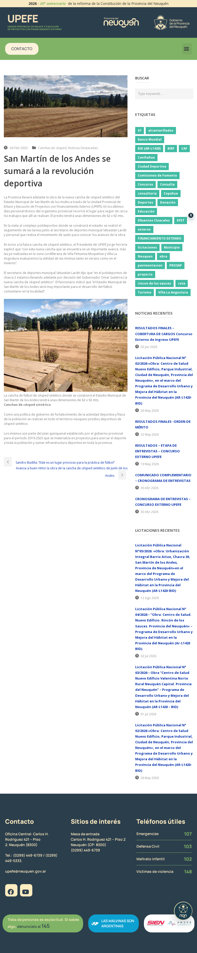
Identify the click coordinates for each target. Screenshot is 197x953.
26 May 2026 (150, 410)
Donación (167, 202)
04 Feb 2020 (18, 148)
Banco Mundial (150, 139)
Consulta (167, 184)
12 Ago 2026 (150, 598)
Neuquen (145, 256)
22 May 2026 (150, 434)
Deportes (145, 202)
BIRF (171, 148)
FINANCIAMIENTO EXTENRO (159, 238)
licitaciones (147, 247)
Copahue (171, 193)
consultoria (147, 193)
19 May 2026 (150, 464)
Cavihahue (146, 157)
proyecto (145, 274)
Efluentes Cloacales (154, 220)
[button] (187, 48)
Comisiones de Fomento (157, 175)
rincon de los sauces (154, 283)
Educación (146, 211)
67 (139, 130)
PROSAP (175, 265)
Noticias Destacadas (83, 148)
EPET (180, 220)
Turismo (144, 292)
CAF (184, 148)
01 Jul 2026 (148, 714)
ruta (181, 283)
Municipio (172, 247)
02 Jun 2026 (149, 347)
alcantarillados (160, 130)
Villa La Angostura (173, 292)
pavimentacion (150, 265)
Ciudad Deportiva (152, 166)
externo (144, 229)
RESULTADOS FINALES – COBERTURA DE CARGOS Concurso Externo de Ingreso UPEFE (163, 334)
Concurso (145, 184)
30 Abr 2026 (149, 488)
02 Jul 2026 (148, 656)
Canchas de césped (52, 148)
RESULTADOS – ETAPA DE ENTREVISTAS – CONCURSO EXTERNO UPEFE (157, 451)
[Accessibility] (183, 911)
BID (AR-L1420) (149, 148)
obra (163, 256)
